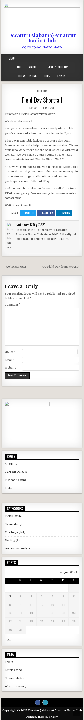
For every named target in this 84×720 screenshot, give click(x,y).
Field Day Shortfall (42, 99)
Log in (9, 661)
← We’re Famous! (14, 266)
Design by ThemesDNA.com (42, 716)
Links (47, 76)
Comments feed (15, 678)
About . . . (34, 67)
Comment (12, 304)
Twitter (29, 213)
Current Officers (58, 67)
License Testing (27, 76)
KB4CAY (33, 107)
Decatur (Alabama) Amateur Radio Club (42, 38)
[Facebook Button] (37, 702)
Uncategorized (15, 548)
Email (10, 360)
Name (10, 351)
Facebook (47, 213)
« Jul (8, 640)
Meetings (11, 532)
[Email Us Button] (45, 702)
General (10, 524)
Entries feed (13, 670)
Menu (12, 58)
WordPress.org (15, 686)
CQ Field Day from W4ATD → (62, 266)
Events (61, 76)
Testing (10, 540)
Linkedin (65, 213)
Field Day (42, 91)
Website (10, 367)
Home (19, 67)
